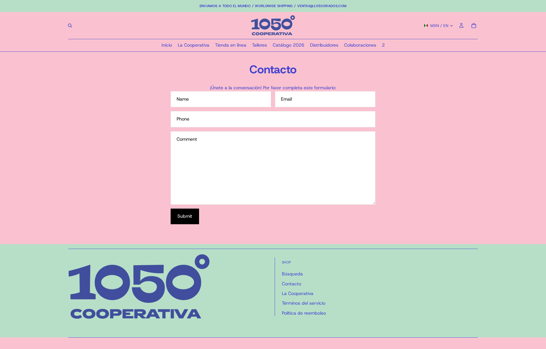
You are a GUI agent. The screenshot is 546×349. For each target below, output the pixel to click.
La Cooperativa (297, 293)
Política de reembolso (304, 313)
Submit (184, 216)
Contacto (291, 284)
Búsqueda (292, 274)
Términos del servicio (303, 303)
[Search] (70, 25)
